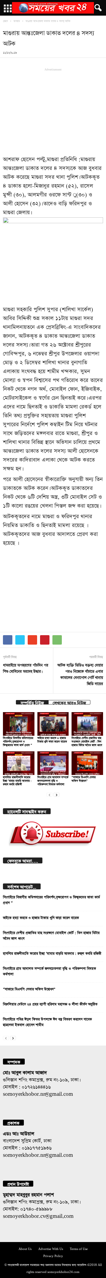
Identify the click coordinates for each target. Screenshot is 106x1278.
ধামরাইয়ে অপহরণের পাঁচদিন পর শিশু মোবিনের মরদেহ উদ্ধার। (25, 667)
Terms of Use (79, 1248)
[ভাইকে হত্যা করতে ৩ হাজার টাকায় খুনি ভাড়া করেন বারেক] (53, 724)
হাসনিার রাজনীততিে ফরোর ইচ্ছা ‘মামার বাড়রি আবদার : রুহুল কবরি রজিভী (17, 780)
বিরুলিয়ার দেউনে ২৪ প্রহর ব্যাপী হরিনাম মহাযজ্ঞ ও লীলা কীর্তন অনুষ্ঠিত (50, 1003)
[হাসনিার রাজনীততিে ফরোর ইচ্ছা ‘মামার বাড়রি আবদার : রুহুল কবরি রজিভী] (18, 763)
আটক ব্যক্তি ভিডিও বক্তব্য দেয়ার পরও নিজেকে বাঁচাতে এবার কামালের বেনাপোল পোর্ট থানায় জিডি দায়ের (80, 673)
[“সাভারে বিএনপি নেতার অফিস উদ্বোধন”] (87, 763)
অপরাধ (17, 21)
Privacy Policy (53, 1255)
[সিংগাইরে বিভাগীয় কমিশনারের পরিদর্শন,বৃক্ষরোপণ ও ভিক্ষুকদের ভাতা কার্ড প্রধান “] (18, 724)
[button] (96, 7)
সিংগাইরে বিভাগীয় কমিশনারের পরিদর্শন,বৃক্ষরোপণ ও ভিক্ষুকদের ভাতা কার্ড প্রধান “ (18, 740)
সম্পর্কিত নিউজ (32, 702)
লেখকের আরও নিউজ (69, 702)
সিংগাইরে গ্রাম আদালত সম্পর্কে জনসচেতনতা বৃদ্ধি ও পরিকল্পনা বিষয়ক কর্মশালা (52, 780)
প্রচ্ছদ (5, 21)
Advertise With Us (50, 1248)
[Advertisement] (53, 111)
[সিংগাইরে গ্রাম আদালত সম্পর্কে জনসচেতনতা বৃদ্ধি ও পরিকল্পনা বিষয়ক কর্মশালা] (53, 763)
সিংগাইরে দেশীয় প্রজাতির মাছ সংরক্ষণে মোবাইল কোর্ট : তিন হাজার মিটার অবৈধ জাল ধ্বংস (87, 740)
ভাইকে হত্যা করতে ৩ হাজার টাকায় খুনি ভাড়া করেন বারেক (41, 917)
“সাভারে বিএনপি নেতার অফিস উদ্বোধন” (29, 988)
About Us (25, 1248)
